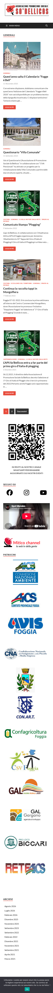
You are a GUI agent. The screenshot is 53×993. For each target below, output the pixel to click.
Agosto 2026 (10, 906)
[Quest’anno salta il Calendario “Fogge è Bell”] (26, 56)
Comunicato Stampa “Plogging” (22, 224)
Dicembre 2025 (11, 919)
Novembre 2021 (12, 945)
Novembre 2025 (12, 923)
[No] (49, 985)
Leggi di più (8, 106)
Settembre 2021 (12, 950)
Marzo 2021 (10, 959)
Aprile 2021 (10, 954)
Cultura (6, 219)
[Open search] (46, 26)
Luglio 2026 (10, 910)
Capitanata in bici (10, 359)
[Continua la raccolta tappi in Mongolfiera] (26, 269)
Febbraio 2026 (11, 915)
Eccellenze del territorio (21, 283)
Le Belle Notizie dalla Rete (30, 219)
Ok (27, 989)
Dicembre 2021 (11, 941)
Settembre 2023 (12, 928)
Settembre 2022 (12, 932)
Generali (6, 73)
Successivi (22, 411)
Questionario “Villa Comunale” (21, 152)
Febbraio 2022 (11, 937)
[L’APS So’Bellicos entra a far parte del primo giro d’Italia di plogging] (26, 343)
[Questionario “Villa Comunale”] (26, 132)
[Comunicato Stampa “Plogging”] (26, 203)
